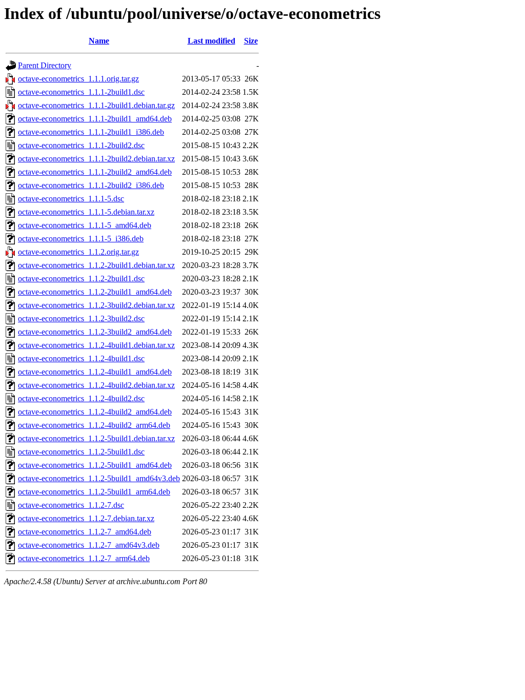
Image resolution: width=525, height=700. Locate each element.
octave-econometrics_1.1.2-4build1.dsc (81, 358)
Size (251, 40)
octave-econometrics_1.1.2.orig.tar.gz (78, 252)
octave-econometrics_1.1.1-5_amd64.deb (84, 225)
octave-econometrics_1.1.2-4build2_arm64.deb (94, 425)
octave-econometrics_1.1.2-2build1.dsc (81, 278)
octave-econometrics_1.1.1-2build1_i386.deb (91, 132)
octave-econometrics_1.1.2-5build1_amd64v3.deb (99, 478)
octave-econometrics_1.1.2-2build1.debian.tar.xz (96, 265)
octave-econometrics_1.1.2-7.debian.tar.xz (86, 518)
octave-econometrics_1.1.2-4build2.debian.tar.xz (96, 385)
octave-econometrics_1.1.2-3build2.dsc (81, 318)
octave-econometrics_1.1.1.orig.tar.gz (78, 78)
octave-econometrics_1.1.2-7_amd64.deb (84, 531)
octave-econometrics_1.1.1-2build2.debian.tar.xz (96, 158)
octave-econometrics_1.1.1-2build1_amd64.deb (95, 118)
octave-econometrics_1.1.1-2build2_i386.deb (91, 185)
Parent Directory (44, 65)
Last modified (211, 40)
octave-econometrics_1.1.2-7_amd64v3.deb (88, 545)
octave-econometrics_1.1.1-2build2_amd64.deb (95, 172)
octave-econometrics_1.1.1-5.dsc (71, 198)
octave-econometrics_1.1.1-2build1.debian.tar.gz (96, 105)
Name (99, 40)
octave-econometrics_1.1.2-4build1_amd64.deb (95, 371)
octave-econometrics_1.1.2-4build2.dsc (81, 398)
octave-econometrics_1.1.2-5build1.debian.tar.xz (96, 438)
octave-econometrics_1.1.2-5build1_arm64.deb (94, 491)
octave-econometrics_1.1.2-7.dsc (71, 505)
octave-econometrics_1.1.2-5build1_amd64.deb (95, 465)
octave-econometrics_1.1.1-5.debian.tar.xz (86, 212)
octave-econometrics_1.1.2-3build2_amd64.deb (95, 331)
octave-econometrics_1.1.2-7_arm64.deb (84, 558)
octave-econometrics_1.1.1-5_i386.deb (81, 238)
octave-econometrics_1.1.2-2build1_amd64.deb (95, 291)
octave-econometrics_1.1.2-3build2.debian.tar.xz (96, 305)
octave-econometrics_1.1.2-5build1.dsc (81, 451)
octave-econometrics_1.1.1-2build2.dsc (81, 145)
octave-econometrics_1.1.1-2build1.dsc (81, 92)
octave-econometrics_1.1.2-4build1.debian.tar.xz (96, 345)
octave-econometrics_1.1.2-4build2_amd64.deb (95, 411)
